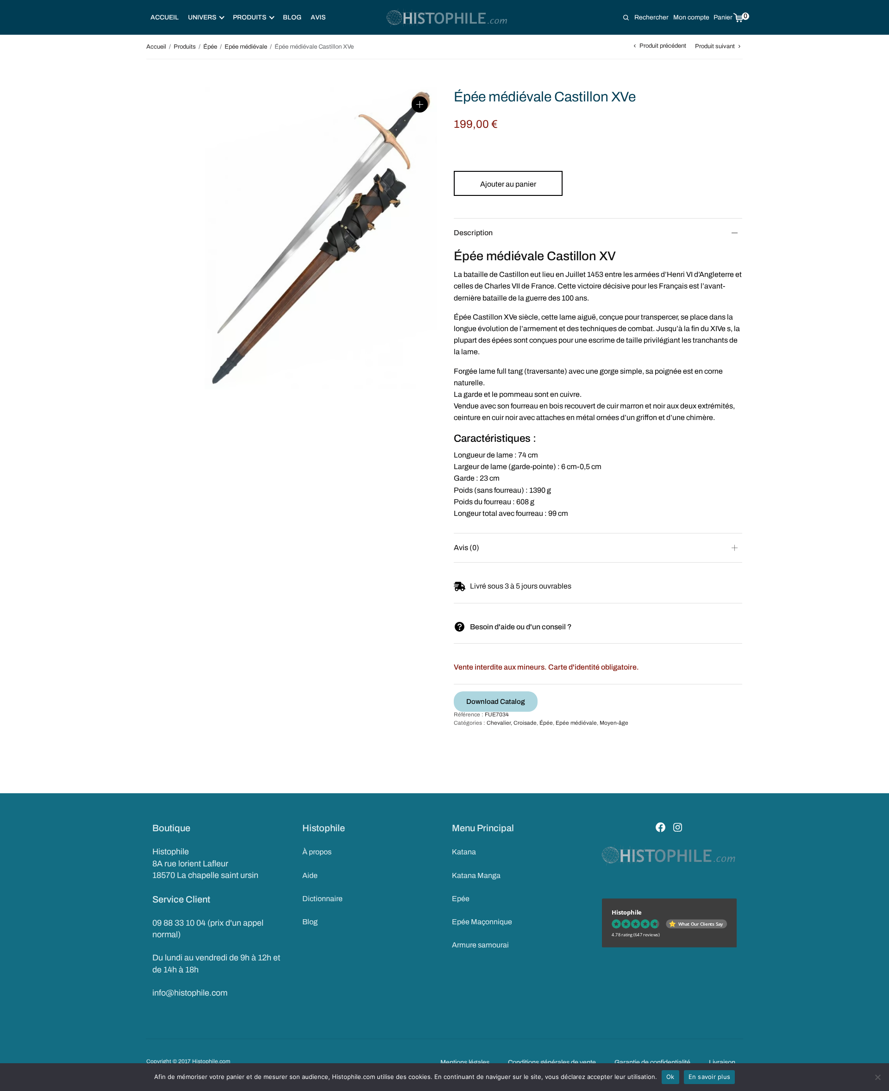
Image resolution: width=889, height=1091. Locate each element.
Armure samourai (480, 945)
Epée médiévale (246, 47)
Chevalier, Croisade (512, 723)
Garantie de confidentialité (652, 1062)
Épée (210, 47)
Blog (292, 17)
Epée (461, 899)
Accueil (164, 17)
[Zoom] (420, 104)
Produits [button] (249, 17)
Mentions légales (464, 1062)
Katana (464, 852)
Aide (310, 875)
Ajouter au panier (508, 184)
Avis (318, 17)
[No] (877, 1077)
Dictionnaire (322, 899)
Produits (185, 47)
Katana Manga (476, 875)
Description (473, 233)
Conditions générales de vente (552, 1062)
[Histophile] (447, 17)
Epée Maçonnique (482, 922)
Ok (670, 1076)
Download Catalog (495, 701)
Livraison (722, 1062)
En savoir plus (710, 1076)
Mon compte (691, 17)
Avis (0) (466, 548)
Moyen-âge (614, 723)
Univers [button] (202, 17)
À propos (317, 852)
